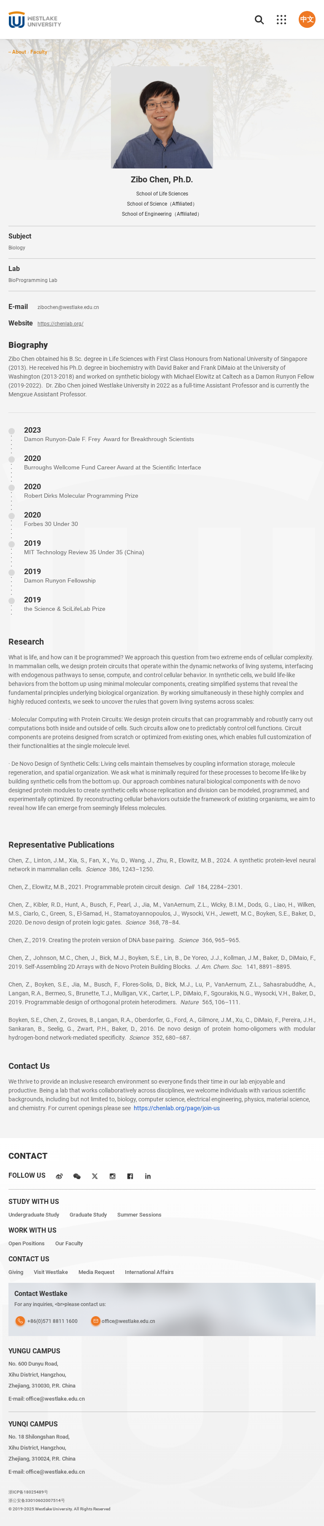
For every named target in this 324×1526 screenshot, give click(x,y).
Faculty (38, 52)
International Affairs (149, 1272)
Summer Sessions (139, 1215)
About (19, 52)
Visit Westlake (51, 1272)
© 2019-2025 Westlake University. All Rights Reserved (59, 1509)
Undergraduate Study (33, 1215)
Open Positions (26, 1243)
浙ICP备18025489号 (28, 1492)
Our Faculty (69, 1243)
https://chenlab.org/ (61, 324)
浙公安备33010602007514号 (36, 1500)
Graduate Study (88, 1215)
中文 (307, 19)
